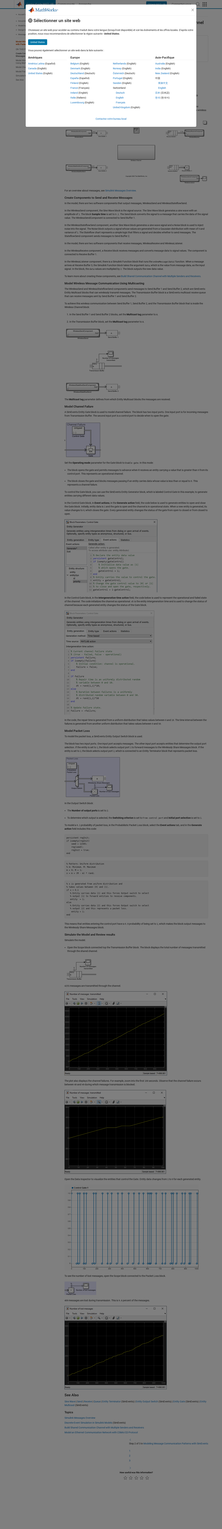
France (74, 88)
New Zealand (162, 73)
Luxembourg (77, 102)
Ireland (74, 92)
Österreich (118, 73)
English (120, 97)
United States (35, 73)
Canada (32, 68)
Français (120, 102)
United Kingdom (121, 107)
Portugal (117, 78)
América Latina (36, 63)
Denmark (75, 68)
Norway (117, 68)
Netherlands (119, 63)
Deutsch (120, 92)
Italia (73, 97)
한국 (157, 97)
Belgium (74, 63)
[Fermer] (192, 9)
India (158, 68)
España (74, 78)
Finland (74, 83)
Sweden (117, 83)
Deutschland (77, 73)
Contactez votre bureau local (111, 118)
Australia (160, 63)
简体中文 (163, 83)
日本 (157, 92)
